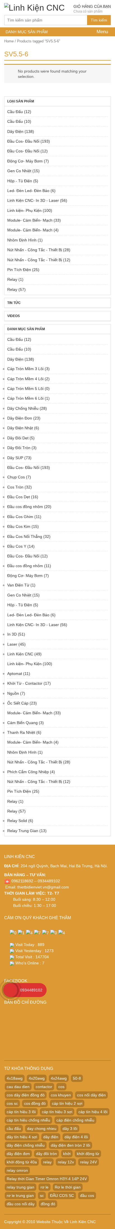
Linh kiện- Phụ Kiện (24, 210)
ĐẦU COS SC (62, 1195)
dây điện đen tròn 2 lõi (70, 1145)
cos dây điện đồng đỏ (26, 1095)
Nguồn (13, 693)
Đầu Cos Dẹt (18, 497)
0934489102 (31, 990)
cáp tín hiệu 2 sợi (67, 1103)
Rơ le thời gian (68, 1187)
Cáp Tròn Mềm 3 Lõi (25, 368)
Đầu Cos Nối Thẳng (24, 536)
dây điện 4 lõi (76, 1137)
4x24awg (59, 1078)
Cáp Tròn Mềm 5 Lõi (25, 388)
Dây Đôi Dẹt (17, 438)
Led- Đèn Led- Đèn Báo (28, 190)
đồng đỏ (48, 1204)
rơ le (44, 1187)
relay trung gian (20, 1187)
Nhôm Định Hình (22, 240)
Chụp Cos (16, 477)
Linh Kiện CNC (20, 654)
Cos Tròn (15, 487)
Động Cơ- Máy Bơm (25, 161)
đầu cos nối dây (21, 1204)
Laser (12, 644)
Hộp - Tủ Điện (19, 181)
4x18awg (15, 1078)
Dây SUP (15, 458)
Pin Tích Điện (19, 269)
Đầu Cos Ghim (20, 516)
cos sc (12, 1103)
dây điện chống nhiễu (26, 1145)
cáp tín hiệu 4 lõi (92, 1112)
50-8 (77, 1078)
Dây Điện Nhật (20, 428)
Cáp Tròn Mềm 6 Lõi (25, 398)
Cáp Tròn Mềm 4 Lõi (25, 379)
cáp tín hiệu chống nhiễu (28, 1120)
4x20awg (37, 1078)
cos (61, 1086)
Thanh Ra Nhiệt (21, 732)
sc (42, 1195)
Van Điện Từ (18, 585)
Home (9, 41)
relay (47, 1162)
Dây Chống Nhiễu (23, 408)
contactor (44, 1086)
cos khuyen (61, 1095)
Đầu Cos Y (16, 546)
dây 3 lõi (70, 1128)
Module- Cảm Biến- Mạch (29, 220)
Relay (12, 279)
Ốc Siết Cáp (17, 703)
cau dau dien (18, 1086)
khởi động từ (88, 1153)
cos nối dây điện (91, 1095)
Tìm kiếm (99, 20)
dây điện (50, 1137)
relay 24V (88, 1162)
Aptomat (14, 673)
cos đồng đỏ (35, 1103)
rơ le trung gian (20, 1195)
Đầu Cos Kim (18, 526)
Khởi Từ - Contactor (24, 683)
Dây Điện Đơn (19, 418)
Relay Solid (17, 820)
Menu (101, 31)
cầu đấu (14, 1128)
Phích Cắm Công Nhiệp (28, 772)
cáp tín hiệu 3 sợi (57, 1112)
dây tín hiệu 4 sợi (22, 1137)
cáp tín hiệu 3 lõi (21, 1112)
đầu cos (87, 1195)
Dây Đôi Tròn (18, 447)
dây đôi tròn (46, 1153)
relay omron (17, 1170)
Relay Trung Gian (22, 830)
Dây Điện (15, 131)
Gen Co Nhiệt (19, 171)
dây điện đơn (18, 1153)
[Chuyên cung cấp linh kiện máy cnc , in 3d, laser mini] (34, 6)
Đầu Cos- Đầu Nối (23, 141)
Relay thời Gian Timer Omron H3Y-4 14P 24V (47, 1179)
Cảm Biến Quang (22, 722)
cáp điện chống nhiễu (75, 1120)
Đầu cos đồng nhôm (25, 506)
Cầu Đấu (15, 111)
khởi (67, 1153)
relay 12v (66, 1162)
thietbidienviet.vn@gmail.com (43, 887)
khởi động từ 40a (22, 1162)
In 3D (12, 634)
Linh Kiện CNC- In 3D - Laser (33, 200)
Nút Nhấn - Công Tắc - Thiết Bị (34, 250)
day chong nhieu (41, 1128)
